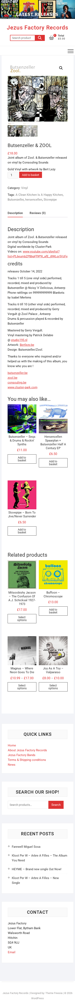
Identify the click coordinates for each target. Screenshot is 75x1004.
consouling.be (17, 382)
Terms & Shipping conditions (27, 760)
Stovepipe (50, 199)
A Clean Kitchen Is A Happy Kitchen (39, 195)
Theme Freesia (53, 993)
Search (40, 38)
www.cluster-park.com (22, 387)
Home (12, 745)
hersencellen (33, 199)
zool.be (12, 378)
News (11, 764)
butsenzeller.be (18, 373)
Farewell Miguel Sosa (26, 847)
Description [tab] (15, 213)
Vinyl (24, 188)
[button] (61, 68)
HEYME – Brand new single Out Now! (36, 869)
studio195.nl (19, 340)
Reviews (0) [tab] (38, 213)
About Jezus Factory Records (27, 750)
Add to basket (30, 175)
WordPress (37, 998)
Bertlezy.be (27, 345)
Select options (22, 619)
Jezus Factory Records (37, 27)
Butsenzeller (16, 199)
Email (11, 952)
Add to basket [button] (22, 459)
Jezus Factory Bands (21, 755)
